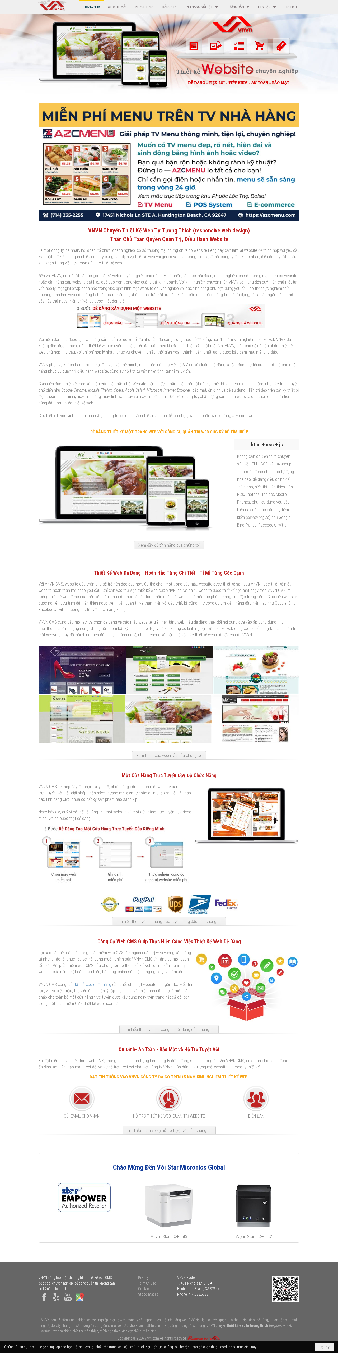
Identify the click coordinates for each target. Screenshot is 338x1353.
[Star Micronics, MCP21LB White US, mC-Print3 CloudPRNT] (169, 1205)
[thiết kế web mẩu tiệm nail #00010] (255, 719)
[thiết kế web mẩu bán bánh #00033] (256, 670)
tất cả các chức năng (93, 984)
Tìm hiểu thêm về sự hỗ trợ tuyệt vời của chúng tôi (169, 1130)
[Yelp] (56, 1301)
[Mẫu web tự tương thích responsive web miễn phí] (169, 326)
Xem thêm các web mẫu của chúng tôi (169, 755)
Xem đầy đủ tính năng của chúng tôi (169, 545)
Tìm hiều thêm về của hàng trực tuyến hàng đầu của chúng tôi (169, 921)
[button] (201, 6)
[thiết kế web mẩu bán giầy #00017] (82, 670)
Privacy (143, 1278)
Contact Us (146, 1289)
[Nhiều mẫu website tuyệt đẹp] (237, 76)
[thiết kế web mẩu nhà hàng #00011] (168, 719)
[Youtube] (67, 1301)
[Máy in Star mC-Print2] (253, 1205)
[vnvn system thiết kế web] (52, 11)
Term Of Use (147, 1283)
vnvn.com (152, 1338)
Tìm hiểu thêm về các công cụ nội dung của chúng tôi (169, 1029)
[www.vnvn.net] (203, 1338)
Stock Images (148, 1294)
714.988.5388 (198, 1294)
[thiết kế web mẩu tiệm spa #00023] (169, 670)
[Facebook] (44, 1301)
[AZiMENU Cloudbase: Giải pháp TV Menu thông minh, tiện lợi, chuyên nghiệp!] (169, 162)
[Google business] (79, 1301)
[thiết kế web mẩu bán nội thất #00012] (82, 719)
